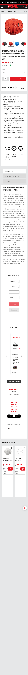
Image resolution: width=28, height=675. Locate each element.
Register (15, 2)
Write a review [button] (14, 416)
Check (14, 304)
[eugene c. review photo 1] (15, 367)
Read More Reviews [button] (14, 381)
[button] (25, 508)
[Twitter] (11, 88)
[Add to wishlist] (11, 447)
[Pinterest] (13, 88)
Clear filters (14, 310)
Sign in (11, 2)
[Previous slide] (6, 356)
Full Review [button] (14, 372)
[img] (16, 337)
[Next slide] (21, 356)
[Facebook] (9, 88)
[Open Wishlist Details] (22, 6)
